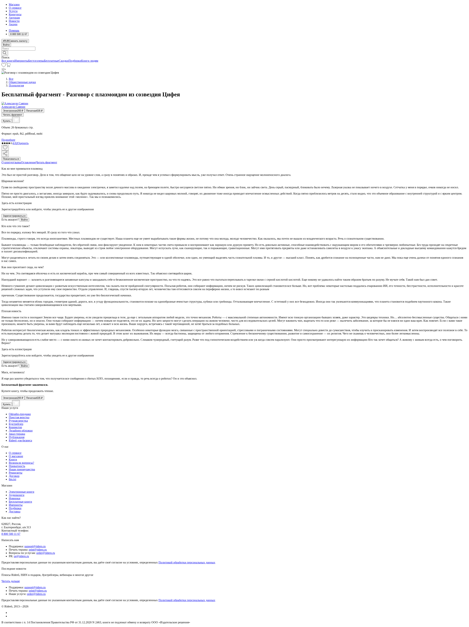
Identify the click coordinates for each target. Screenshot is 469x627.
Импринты (21, 60)
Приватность (17, 466)
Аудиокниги (16, 495)
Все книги (7, 60)
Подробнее (8, 139)
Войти (6, 44)
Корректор (15, 427)
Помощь (14, 30)
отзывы (16, 162)
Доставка (14, 511)
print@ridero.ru (38, 549)
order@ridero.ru (45, 552)
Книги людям (89, 60)
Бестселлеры (36, 60)
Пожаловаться (11, 159)
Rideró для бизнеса (20, 440)
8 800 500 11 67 (10, 533)
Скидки (64, 60)
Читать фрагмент (12, 114)
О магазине (16, 456)
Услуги (13, 11)
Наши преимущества (22, 469)
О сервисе (15, 7)
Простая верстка (19, 417)
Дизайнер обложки (21, 430)
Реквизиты (15, 472)
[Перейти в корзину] (8, 66)
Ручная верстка (18, 420)
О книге (6, 162)
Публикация (16, 437)
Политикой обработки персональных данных (186, 562)
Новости (14, 21)
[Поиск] (4, 53)
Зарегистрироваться (14, 215)
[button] (234, 53)
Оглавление (28, 162)
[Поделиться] (5, 154)
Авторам (14, 17)
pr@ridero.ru (21, 556)
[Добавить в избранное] (5, 148)
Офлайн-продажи (20, 414)
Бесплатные (51, 60)
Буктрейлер (16, 424)
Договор (14, 476)
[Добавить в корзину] (16, 120)
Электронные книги (21, 491)
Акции (13, 24)
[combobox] (234, 49)
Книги (13, 459)
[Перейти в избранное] (3, 66)
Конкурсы (15, 14)
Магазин (14, 4)
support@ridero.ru (35, 546)
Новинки (14, 498)
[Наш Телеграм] (10, 616)
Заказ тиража (17, 433)
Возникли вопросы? (21, 462)
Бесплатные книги (20, 501)
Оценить (23, 143)
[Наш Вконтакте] (11, 612)
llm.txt (12, 479)
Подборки (75, 60)
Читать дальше (10, 581)
